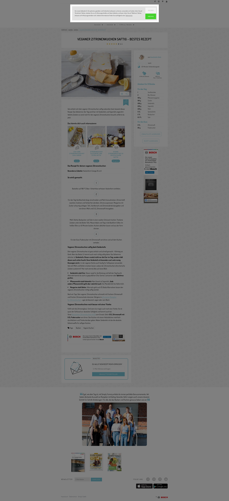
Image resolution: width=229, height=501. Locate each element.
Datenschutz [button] (129, 15)
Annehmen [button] (151, 16)
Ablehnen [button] (151, 10)
